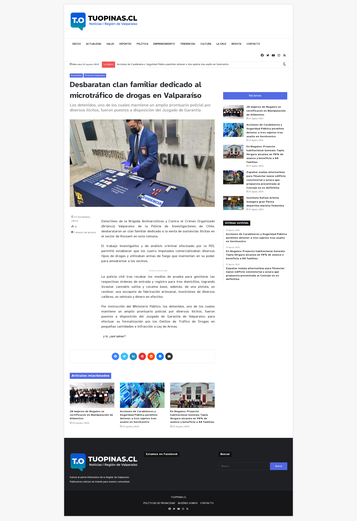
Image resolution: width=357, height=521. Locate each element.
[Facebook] (262, 55)
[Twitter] (268, 55)
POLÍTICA (142, 44)
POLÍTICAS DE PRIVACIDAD (159, 503)
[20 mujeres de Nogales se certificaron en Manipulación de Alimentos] (92, 395)
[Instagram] (279, 55)
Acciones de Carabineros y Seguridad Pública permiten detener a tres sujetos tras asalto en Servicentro (173, 64)
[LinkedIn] (133, 356)
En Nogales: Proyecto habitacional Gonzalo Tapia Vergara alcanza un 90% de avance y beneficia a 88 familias (265, 154)
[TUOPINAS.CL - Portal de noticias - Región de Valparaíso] (104, 21)
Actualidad (76, 75)
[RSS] (284, 55)
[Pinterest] (142, 356)
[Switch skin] (284, 64)
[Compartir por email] (169, 356)
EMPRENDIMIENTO (164, 44)
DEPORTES (125, 44)
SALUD (110, 44)
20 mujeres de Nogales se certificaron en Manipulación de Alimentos (91, 415)
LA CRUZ (221, 44)
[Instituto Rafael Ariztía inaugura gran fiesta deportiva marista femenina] (233, 203)
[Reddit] (151, 356)
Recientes (255, 95)
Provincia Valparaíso (95, 75)
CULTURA (205, 44)
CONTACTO (253, 44)
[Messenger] (160, 356)
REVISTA (236, 44)
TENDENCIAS (187, 44)
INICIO (76, 44)
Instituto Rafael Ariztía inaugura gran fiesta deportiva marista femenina (265, 202)
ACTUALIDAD (93, 44)
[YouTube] (273, 55)
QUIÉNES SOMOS (188, 503)
